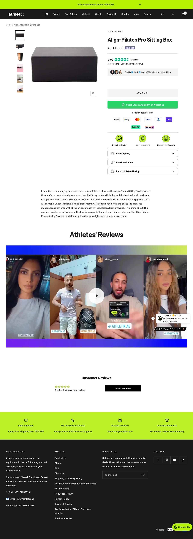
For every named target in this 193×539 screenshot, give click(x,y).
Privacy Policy (62, 498)
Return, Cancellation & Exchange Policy (75, 483)
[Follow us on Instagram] (166, 460)
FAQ (57, 468)
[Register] (143, 475)
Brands (56, 14)
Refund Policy (62, 488)
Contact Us (60, 457)
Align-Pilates (115, 31)
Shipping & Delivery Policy (68, 478)
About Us (59, 473)
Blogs (58, 463)
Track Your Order (63, 518)
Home (9, 24)
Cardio (98, 14)
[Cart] (183, 14)
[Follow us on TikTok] (183, 460)
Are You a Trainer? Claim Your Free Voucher (73, 511)
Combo (125, 14)
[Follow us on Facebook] (158, 460)
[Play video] (96, 296)
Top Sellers (71, 14)
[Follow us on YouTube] (174, 460)
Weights (86, 14)
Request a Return (64, 493)
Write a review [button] (123, 388)
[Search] (162, 14)
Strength (112, 14)
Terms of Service (64, 503)
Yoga (136, 14)
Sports (147, 14)
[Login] (172, 14)
